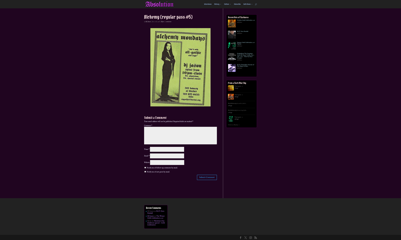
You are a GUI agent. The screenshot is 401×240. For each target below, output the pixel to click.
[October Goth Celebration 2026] (232, 24)
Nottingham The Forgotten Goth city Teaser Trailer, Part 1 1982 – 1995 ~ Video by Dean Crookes (245, 56)
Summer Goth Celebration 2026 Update (246, 43)
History (216, 4)
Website (147, 162)
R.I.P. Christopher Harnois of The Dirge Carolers (245, 65)
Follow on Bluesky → (234, 125)
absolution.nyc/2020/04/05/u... (237, 110)
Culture (226, 4)
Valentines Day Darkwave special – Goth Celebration (156, 223)
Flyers (162, 22)
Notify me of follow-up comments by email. (162, 168)
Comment (148, 126)
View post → (239, 86)
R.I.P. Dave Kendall (242, 31)
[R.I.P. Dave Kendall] (232, 35)
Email (147, 156)
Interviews (208, 4)
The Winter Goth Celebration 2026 (156, 217)
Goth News (247, 4)
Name (147, 149)
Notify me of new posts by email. (158, 172)
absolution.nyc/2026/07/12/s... (237, 103)
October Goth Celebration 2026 (246, 20)
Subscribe (237, 4)
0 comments (168, 22)
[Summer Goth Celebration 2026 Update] (232, 46)
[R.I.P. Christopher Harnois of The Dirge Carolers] (232, 68)
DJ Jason (148, 22)
